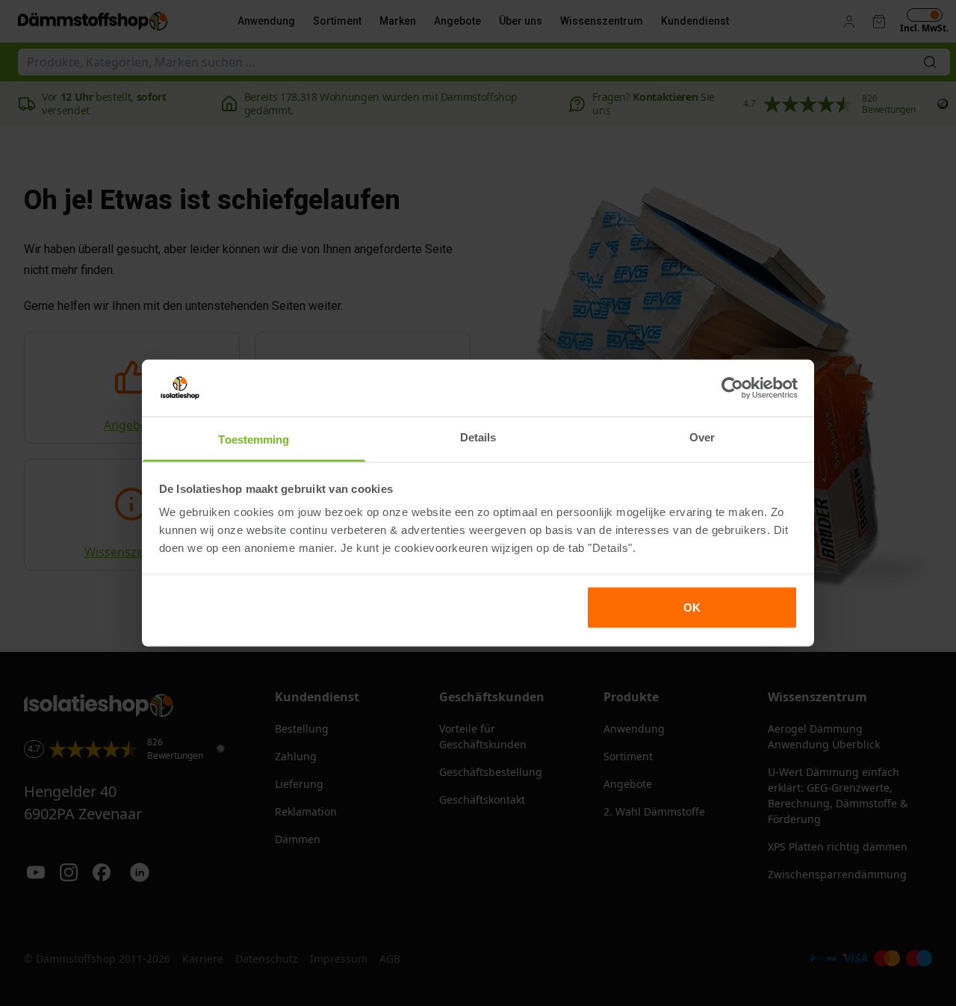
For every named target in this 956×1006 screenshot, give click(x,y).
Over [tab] (702, 437)
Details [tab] (478, 437)
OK (692, 606)
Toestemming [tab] (253, 439)
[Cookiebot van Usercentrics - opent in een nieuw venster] (732, 387)
